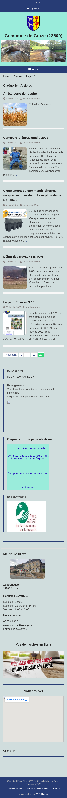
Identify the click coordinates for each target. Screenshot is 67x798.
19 (33, 354)
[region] (35, 516)
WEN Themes (42, 794)
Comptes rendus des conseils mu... (28, 457)
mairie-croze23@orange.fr (17, 625)
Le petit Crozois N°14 (19, 302)
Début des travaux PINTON (23, 256)
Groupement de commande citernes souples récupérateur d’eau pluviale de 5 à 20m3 (32, 195)
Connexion (9, 751)
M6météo (29, 377)
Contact (56, 789)
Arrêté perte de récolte (20, 93)
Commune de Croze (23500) (33, 35)
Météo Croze (14, 377)
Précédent (10, 354)
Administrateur (33, 307)
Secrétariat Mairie (31, 98)
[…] (17, 174)
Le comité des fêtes (30, 487)
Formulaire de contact (15, 629)
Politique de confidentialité (38, 789)
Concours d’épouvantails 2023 (25, 137)
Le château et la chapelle (31, 465)
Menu (35, 69)
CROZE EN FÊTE (43, 2)
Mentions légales (14, 789)
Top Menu (34, 8)
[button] (35, 416)
